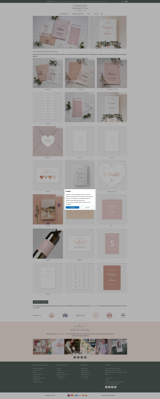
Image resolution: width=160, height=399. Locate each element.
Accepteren (72, 207)
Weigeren (87, 207)
